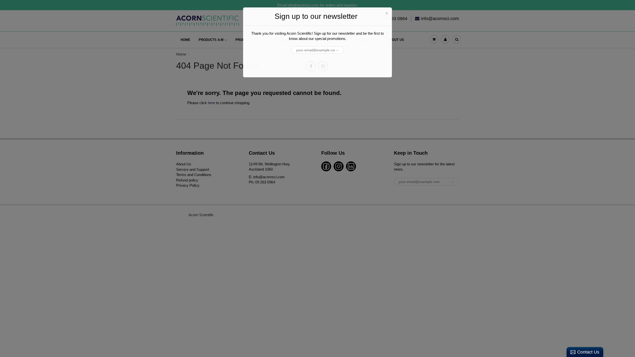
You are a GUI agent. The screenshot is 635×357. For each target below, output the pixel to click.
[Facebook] (311, 66)
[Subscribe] (337, 50)
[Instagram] (323, 66)
